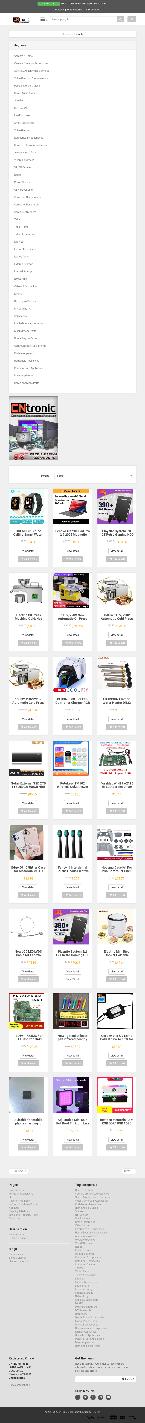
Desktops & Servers (25, 301)
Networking (20, 278)
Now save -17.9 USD (49, 3)
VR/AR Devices (22, 167)
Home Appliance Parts (26, 383)
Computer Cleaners (25, 212)
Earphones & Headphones (28, 137)
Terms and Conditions (21, 1193)
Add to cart (30, 558)
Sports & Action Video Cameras (31, 70)
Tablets (18, 219)
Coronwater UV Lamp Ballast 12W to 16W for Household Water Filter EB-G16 (117, 1041)
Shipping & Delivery (19, 1211)
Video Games (21, 130)
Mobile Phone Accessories (29, 323)
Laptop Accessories (25, 249)
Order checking (74, 9)
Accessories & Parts (25, 152)
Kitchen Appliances (25, 353)
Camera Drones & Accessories (31, 63)
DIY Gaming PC (22, 308)
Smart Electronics (24, 122)
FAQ (11, 1197)
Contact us (58, 9)
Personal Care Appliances (28, 368)
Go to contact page (19, 1385)
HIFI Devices (20, 108)
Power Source (22, 182)
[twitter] (85, 1397)
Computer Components (27, 197)
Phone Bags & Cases (25, 338)
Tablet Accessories (25, 234)
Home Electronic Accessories (30, 145)
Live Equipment (22, 115)
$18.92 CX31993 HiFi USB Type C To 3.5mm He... (84, 3)
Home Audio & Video (25, 93)
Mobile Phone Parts (25, 331)
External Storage (23, 264)
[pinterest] (100, 1397)
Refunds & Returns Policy (23, 1204)
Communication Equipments (30, 345)
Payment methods (19, 1200)
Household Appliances (26, 360)
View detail (28, 550)
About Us (14, 1207)
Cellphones (20, 316)
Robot (17, 174)
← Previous (18, 1171)
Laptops (18, 241)
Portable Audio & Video (27, 85)
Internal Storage (23, 271)
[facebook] (77, 1397)
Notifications (16, 1254)
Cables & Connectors (25, 286)
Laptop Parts (21, 256)
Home (65, 34)
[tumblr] (93, 1397)
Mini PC (18, 293)
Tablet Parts (21, 226)
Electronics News (18, 1261)
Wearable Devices (24, 160)
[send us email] (108, 1397)
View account (92, 9)
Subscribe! (128, 1379)
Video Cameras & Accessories (31, 78)
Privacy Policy (16, 1190)
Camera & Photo (23, 56)
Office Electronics (24, 189)
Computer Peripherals (26, 204)
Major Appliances (24, 375)
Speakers (19, 100)
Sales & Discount (18, 1257)
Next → (129, 1171)
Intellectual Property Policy (23, 1214)
